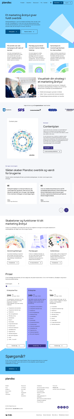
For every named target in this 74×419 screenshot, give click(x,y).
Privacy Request (40, 401)
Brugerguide (23, 392)
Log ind (66, 2)
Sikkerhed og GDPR (41, 392)
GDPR (22, 394)
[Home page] (7, 2)
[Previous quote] (61, 210)
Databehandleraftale (41, 389)
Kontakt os (11, 368)
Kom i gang (23, 389)
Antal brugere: (8, 283)
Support (7, 392)
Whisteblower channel (64, 415)
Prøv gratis (12, 31)
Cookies (38, 394)
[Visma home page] (8, 415)
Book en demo (28, 31)
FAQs (22, 391)
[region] (37, 193)
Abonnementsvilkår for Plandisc (43, 387)
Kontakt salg (14, 345)
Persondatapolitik (40, 391)
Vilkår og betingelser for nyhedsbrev (41, 396)
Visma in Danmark (47, 415)
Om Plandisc (23, 387)
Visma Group (39, 415)
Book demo (56, 2)
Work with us (55, 415)
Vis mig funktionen (34, 262)
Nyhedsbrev (23, 395)
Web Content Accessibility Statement (44, 398)
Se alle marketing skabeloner (51, 151)
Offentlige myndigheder (41, 400)
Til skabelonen (12, 262)
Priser (6, 387)
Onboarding (7, 394)
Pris (41, 2)
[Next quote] (66, 210)
